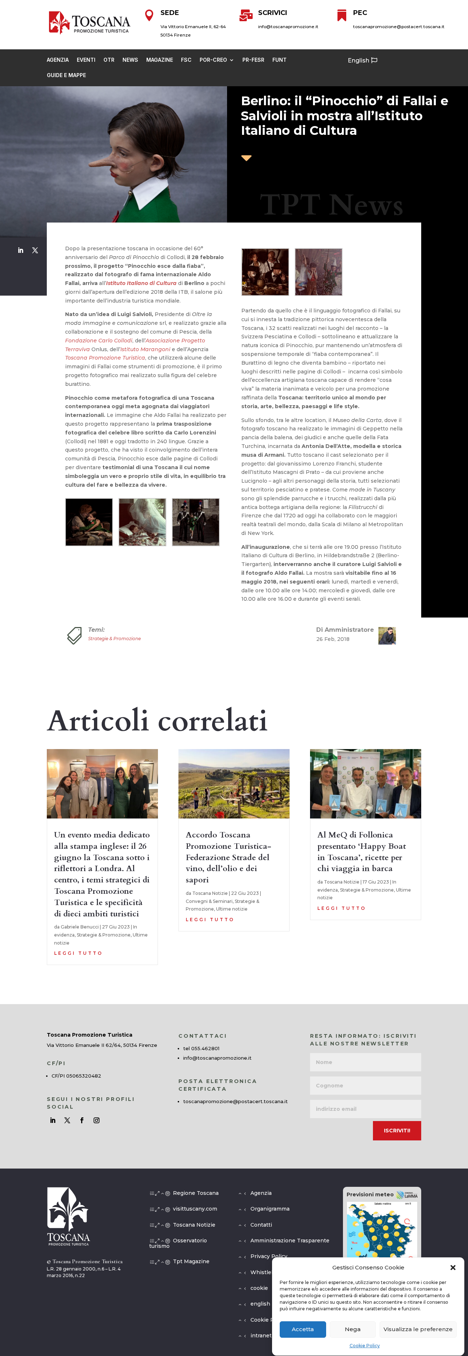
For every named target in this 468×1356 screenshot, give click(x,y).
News (130, 60)
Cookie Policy (365, 1345)
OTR (108, 60)
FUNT (279, 60)
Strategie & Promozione (114, 638)
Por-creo (213, 60)
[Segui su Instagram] (96, 1120)
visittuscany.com (195, 1208)
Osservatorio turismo (178, 1243)
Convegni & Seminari (209, 901)
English (358, 60)
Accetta (303, 1329)
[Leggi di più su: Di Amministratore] (384, 636)
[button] (453, 1267)
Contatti (261, 1225)
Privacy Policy (268, 1256)
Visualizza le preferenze (418, 1329)
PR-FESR (253, 60)
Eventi (86, 60)
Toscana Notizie (210, 893)
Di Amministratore (345, 629)
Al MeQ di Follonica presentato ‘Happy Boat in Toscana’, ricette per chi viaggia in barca (361, 851)
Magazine (159, 60)
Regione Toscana (196, 1193)
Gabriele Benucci (80, 927)
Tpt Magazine (191, 1261)
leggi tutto (78, 953)
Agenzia (58, 60)
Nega (353, 1329)
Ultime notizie (232, 909)
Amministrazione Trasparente (289, 1240)
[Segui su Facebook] (82, 1120)
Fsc (186, 60)
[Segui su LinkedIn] (20, 250)
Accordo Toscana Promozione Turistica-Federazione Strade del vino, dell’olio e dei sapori (228, 857)
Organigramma (270, 1208)
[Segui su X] (35, 250)
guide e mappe (66, 75)
